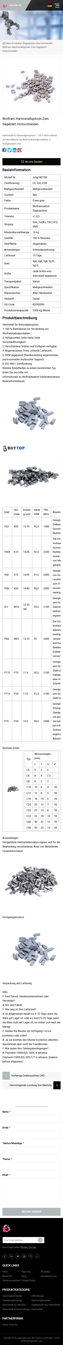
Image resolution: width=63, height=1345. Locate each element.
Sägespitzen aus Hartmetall (37, 43)
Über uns (26, 1271)
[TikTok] (37, 1256)
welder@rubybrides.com (31, 1341)
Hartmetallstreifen (41, 1300)
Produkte (16, 43)
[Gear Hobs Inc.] (18, 1228)
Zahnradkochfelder (12, 1296)
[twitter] (17, 1256)
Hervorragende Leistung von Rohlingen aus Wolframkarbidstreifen (26, 1085)
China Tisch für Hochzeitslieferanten (13, 1325)
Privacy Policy (29, 1280)
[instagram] (30, 1256)
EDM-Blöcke (38, 1296)
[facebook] (4, 1256)
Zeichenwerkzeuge (12, 1300)
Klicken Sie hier (28, 1247)
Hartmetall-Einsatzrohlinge (16, 1309)
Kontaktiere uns (49, 1276)
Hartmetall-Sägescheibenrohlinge (43, 1310)
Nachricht (7, 1276)
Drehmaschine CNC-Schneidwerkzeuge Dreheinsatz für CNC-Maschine (41, 1076)
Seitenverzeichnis (11, 1280)
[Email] (40, 1240)
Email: (6, 1127)
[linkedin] (11, 1256)
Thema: (7, 1159)
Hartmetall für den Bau (14, 1304)
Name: (6, 1112)
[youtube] (24, 1256)
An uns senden (33, 161)
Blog (24, 1276)
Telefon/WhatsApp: (13, 1143)
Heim (8, 43)
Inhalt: (6, 1175)
